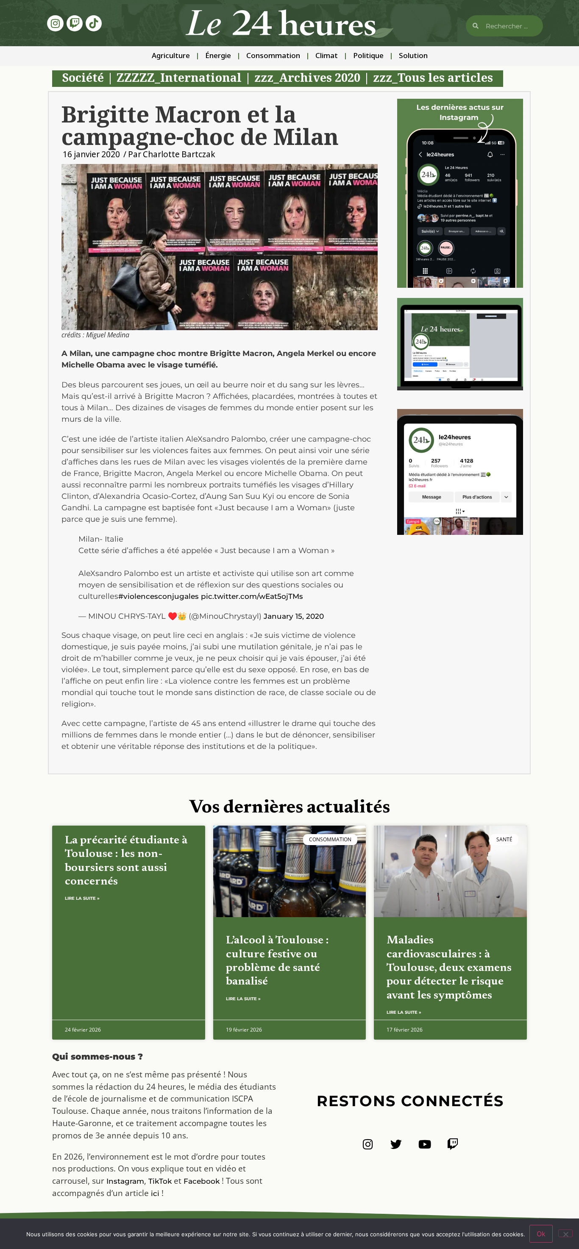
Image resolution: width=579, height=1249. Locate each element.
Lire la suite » (82, 898)
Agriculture (171, 56)
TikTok (160, 1181)
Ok (541, 1234)
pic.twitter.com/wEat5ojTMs (252, 596)
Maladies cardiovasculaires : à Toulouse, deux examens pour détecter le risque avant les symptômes (449, 968)
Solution (413, 56)
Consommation (273, 56)
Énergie (218, 56)
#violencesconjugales (158, 596)
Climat (326, 56)
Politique (368, 56)
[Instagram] (55, 23)
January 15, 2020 (294, 616)
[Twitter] (396, 1144)
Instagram (125, 1181)
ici (155, 1193)
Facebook (202, 1181)
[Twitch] (75, 23)
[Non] (565, 1233)
